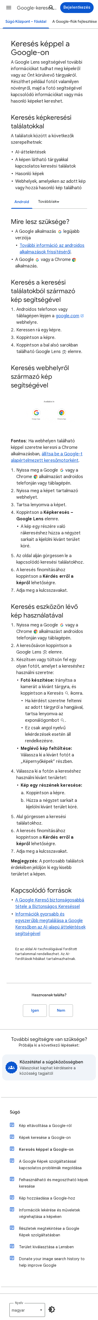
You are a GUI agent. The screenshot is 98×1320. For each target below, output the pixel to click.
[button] (8, 7)
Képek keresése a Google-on (45, 1137)
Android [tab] (21, 202)
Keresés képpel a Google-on (46, 1149)
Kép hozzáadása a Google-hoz (47, 1198)
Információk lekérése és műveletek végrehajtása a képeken (49, 1213)
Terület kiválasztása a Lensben (46, 1246)
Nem (61, 1010)
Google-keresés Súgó (37, 8)
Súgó (15, 1112)
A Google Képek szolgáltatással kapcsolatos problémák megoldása (50, 1164)
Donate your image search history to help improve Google (52, 1262)
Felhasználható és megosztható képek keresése (53, 1183)
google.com (67, 316)
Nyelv (19, 1303)
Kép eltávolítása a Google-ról (45, 1125)
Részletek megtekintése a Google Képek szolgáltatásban (49, 1231)
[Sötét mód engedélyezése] (51, 1309)
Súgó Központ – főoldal (25, 21)
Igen (35, 1010)
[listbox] (47, 201)
